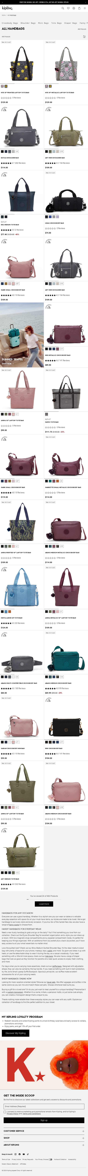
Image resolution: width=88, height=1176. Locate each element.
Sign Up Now (16, 652)
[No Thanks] (81, 521)
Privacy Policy (16, 647)
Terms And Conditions (38, 647)
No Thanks (35, 652)
